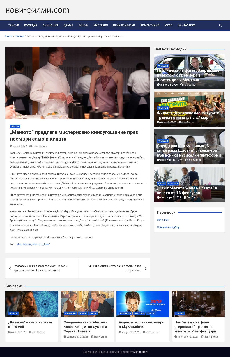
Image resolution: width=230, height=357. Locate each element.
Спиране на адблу (168, 227)
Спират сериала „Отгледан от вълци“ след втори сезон (114, 268)
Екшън (83, 25)
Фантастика (187, 25)
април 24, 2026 (169, 84)
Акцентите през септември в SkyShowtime (141, 324)
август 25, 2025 (131, 332)
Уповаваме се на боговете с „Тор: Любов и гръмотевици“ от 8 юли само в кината (40, 268)
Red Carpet (189, 84)
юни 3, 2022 (20, 146)
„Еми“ (46, 244)
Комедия (30, 25)
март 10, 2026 (168, 122)
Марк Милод (24, 244)
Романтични (149, 25)
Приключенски (124, 25)
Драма (68, 25)
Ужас (168, 25)
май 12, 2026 (18, 332)
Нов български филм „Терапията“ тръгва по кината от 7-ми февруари (195, 326)
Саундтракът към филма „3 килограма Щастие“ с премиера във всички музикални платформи (189, 150)
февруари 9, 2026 (170, 197)
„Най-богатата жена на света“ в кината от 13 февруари (187, 190)
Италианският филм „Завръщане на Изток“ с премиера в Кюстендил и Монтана (188, 75)
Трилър (13, 25)
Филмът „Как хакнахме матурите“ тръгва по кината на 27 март (189, 115)
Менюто (37, 244)
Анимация (50, 25)
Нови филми (40, 146)
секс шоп (163, 219)
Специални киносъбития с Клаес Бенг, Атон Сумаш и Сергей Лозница (86, 326)
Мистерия (100, 25)
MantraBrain (140, 351)
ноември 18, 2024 (188, 336)
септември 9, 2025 (77, 336)
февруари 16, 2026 (171, 159)
